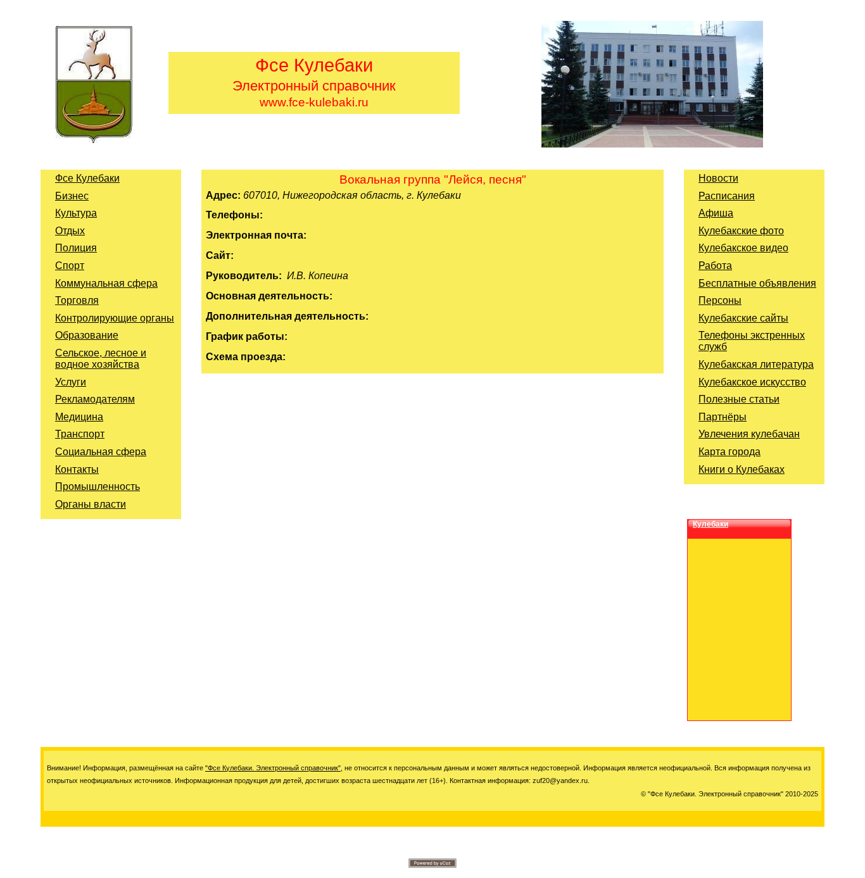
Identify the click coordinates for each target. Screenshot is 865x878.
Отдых (70, 230)
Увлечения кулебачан (749, 434)
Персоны (720, 300)
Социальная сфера (100, 451)
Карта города (729, 451)
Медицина (79, 416)
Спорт (69, 265)
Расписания (726, 196)
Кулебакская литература (756, 364)
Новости (718, 178)
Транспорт (79, 434)
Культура (76, 213)
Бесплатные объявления (757, 283)
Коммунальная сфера (106, 283)
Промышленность (97, 486)
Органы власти (90, 504)
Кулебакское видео (743, 247)
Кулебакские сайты (743, 318)
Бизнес (72, 196)
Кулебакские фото (741, 230)
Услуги (70, 382)
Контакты (77, 469)
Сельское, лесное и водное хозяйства (100, 359)
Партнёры (722, 416)
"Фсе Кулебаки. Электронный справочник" (273, 768)
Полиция (76, 247)
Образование (86, 335)
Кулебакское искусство (752, 382)
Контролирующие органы (114, 318)
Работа (715, 265)
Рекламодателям (95, 399)
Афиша (715, 213)
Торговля (77, 300)
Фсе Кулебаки (87, 178)
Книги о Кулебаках (741, 469)
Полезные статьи (739, 399)
